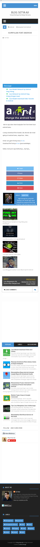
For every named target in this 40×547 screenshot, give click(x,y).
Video (22, 532)
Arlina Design (23, 544)
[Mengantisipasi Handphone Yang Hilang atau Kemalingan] (18, 214)
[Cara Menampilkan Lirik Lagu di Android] (18, 231)
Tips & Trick (19, 520)
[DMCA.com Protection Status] (7, 505)
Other (22, 524)
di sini (22, 141)
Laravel (7, 532)
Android (7, 528)
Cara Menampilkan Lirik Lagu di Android (14, 239)
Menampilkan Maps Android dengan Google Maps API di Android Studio (22, 373)
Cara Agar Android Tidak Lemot (11, 254)
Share (20, 173)
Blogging (16, 528)
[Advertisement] (20, 60)
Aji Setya (17, 491)
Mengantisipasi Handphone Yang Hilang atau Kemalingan (15, 223)
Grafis (23, 528)
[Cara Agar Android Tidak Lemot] (18, 247)
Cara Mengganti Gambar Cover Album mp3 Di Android (18, 270)
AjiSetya (25, 195)
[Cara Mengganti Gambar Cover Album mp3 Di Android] (18, 262)
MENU (35, 5)
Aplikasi (31, 528)
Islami (30, 524)
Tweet (21, 168)
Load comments (11, 289)
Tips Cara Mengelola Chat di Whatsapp (23, 406)
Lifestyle (15, 532)
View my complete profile (20, 500)
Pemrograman (9, 520)
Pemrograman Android (11, 524)
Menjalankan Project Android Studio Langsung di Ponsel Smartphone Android (22, 384)
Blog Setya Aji (20, 12)
